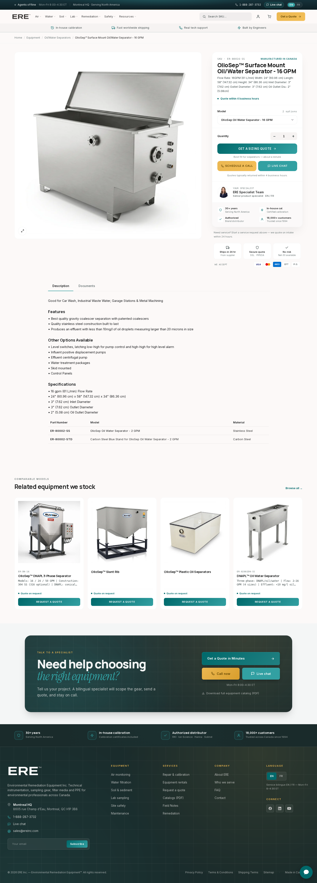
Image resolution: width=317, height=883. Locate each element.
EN (291, 4)
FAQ (217, 790)
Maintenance (120, 813)
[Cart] (269, 16)
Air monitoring (120, 774)
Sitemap (269, 872)
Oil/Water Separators (57, 37)
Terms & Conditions (220, 872)
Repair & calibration (176, 774)
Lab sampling (120, 798)
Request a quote (174, 790)
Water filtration (121, 782)
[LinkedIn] (280, 808)
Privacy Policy (194, 872)
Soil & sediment (121, 790)
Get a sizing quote (254, 148)
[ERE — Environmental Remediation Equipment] (21, 16)
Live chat (280, 165)
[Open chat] (306, 872)
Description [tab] (60, 286)
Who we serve (225, 782)
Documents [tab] (86, 286)
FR (298, 4)
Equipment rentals (175, 782)
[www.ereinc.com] (55, 771)
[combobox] (228, 16)
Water (49, 16)
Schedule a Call (239, 165)
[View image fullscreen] (22, 231)
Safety (108, 16)
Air (37, 16)
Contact (220, 798)
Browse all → (294, 488)
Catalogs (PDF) (173, 798)
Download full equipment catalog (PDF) (232, 693)
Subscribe (77, 844)
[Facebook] (270, 808)
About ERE (222, 774)
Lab (72, 16)
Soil (61, 16)
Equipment (33, 37)
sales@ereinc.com (25, 831)
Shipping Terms (248, 872)
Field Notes (170, 805)
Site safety (118, 805)
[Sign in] (258, 16)
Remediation (90, 16)
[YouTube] (289, 808)
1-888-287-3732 (24, 817)
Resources (126, 16)
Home (18, 37)
